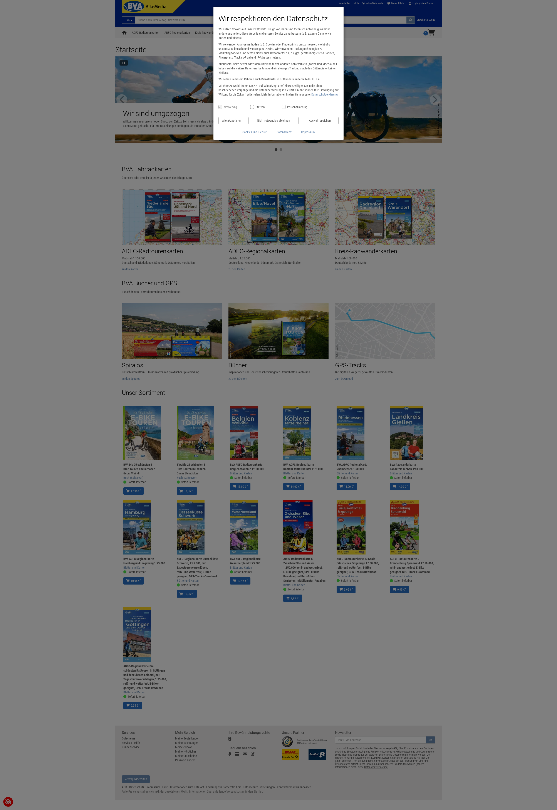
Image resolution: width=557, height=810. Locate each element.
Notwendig (230, 107)
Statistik (260, 107)
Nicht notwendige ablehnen (273, 120)
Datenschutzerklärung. (325, 94)
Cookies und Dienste (254, 132)
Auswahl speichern (320, 120)
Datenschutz (284, 132)
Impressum (308, 132)
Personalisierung (297, 107)
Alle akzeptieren (232, 120)
